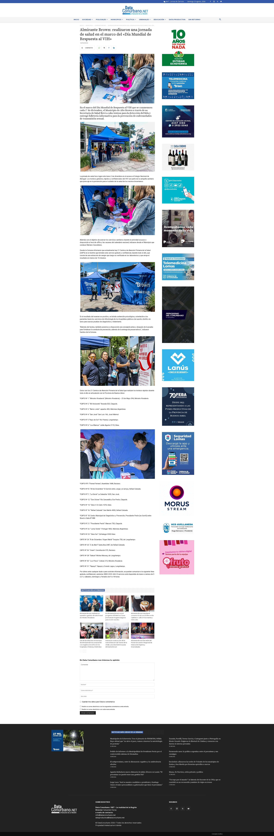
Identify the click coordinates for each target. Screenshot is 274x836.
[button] (220, 19)
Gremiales (144, 19)
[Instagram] (214, 1)
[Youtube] (221, 1)
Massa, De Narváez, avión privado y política (186, 772)
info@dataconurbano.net (105, 815)
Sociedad (86, 19)
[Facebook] (210, 1)
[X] (217, 1)
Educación (159, 19)
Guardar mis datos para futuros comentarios (98, 702)
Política (130, 19)
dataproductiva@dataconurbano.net (109, 817)
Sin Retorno (194, 19)
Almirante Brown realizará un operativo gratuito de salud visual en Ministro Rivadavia (91, 615)
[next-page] (84, 651)
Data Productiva (177, 19)
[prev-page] (81, 651)
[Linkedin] (114, 48)
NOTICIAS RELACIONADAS (92, 590)
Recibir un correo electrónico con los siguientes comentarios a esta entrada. (105, 706)
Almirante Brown (100, 25)
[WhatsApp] (99, 48)
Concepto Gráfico (217, 834)
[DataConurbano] (137, 10)
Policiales (101, 19)
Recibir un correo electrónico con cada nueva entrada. (98, 709)
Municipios (116, 19)
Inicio (76, 19)
